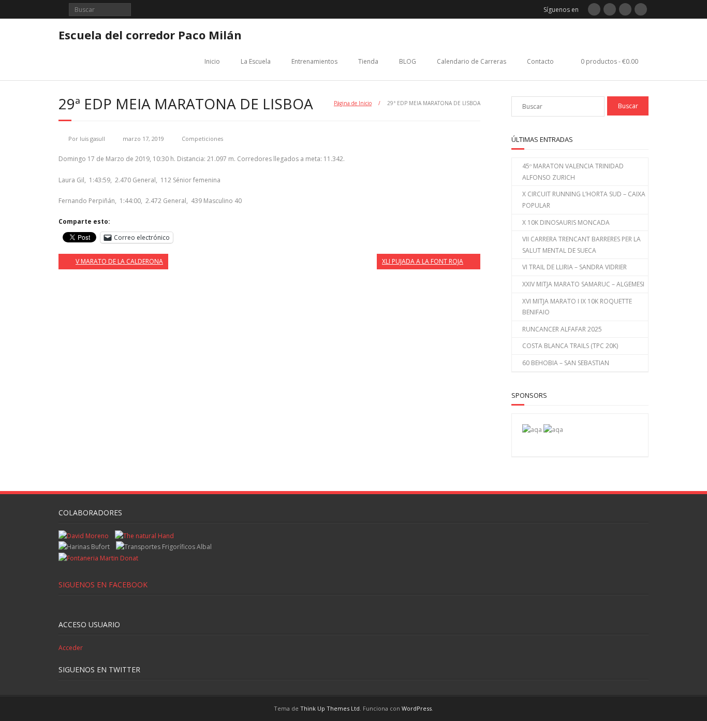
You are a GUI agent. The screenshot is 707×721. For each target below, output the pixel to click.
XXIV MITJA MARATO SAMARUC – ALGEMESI (583, 284)
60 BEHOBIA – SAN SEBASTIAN (565, 362)
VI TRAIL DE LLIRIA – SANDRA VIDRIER (574, 267)
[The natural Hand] (144, 535)
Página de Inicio (353, 103)
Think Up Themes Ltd (330, 708)
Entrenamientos (314, 61)
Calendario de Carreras (471, 61)
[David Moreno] (553, 429)
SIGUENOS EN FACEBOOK (103, 584)
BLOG (407, 61)
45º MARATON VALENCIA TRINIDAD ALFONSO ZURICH (573, 172)
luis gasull (92, 138)
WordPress (417, 708)
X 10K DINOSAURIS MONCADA (566, 222)
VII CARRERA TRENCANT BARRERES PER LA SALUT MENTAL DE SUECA (581, 245)
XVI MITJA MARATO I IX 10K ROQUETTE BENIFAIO (577, 307)
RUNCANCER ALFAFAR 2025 (562, 329)
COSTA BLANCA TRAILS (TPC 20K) (570, 345)
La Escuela (256, 61)
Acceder (70, 647)
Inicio (212, 61)
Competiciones (202, 138)
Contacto (540, 61)
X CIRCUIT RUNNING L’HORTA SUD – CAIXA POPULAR (583, 200)
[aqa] (532, 429)
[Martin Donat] (98, 558)
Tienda (368, 61)
